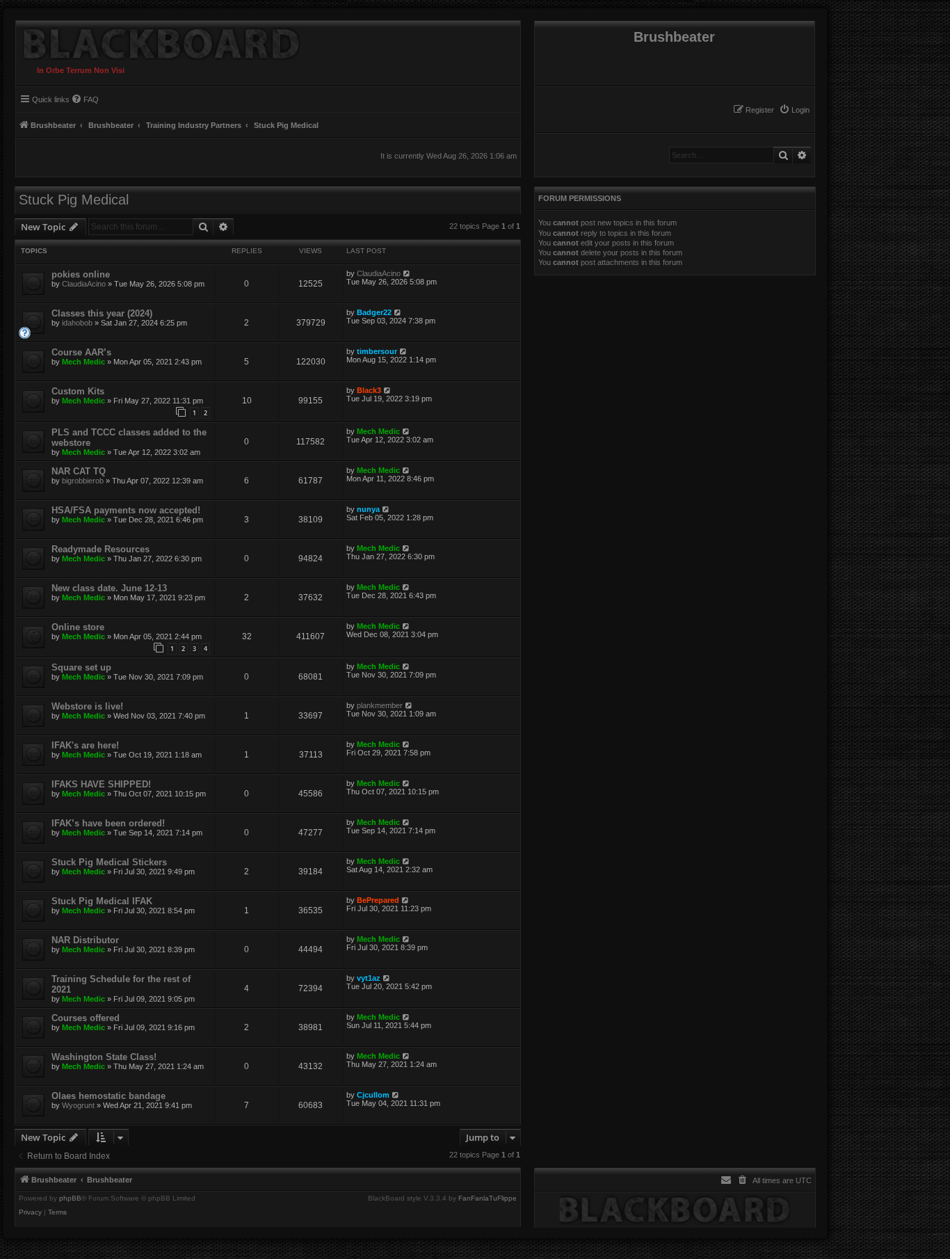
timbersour (377, 351)
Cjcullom (373, 1095)
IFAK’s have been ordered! (108, 823)
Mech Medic (83, 362)
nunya (368, 509)
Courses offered (85, 1018)
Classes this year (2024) (101, 313)
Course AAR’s (81, 352)
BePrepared (378, 900)
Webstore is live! (87, 706)
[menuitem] (794, 110)
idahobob (77, 323)
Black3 (369, 390)
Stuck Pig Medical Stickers (109, 862)
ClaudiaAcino (84, 284)
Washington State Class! (103, 1057)
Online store (77, 627)
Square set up (81, 667)
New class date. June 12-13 (109, 588)
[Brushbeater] (158, 40)
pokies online (80, 274)
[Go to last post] (407, 273)
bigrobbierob (83, 480)
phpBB (70, 1198)
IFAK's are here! (85, 745)
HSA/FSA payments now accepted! (125, 510)
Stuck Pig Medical (74, 199)
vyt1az (368, 978)
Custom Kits (77, 391)
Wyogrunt (78, 1105)
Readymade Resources (100, 549)
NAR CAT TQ (78, 471)
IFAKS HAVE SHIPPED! (101, 784)
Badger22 (374, 312)
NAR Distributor (85, 940)
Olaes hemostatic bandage (108, 1096)
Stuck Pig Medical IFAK (101, 901)
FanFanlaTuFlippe (487, 1198)
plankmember (380, 705)
